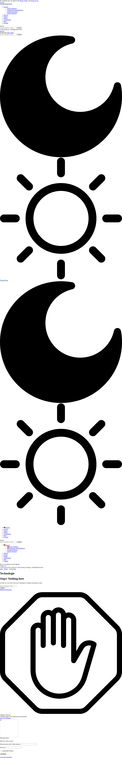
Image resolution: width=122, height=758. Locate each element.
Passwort (2, 747)
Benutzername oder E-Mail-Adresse (10, 744)
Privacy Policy (24, 1)
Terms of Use (34, 1)
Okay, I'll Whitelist (5, 718)
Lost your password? (6, 757)
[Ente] (6, 4)
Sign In (17, 564)
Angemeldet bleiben (7, 751)
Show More (10, 33)
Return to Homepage (6, 589)
